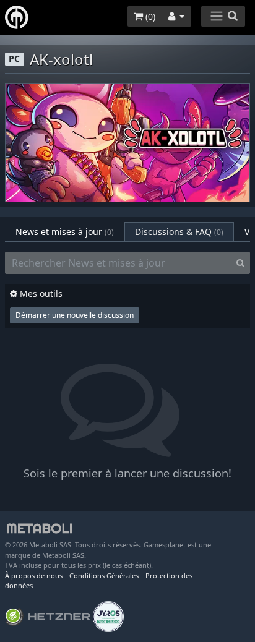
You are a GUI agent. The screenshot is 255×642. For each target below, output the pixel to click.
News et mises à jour (64, 232)
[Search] (240, 263)
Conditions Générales (104, 575)
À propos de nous (34, 575)
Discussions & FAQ (179, 232)
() (149, 16)
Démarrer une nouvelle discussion (74, 315)
